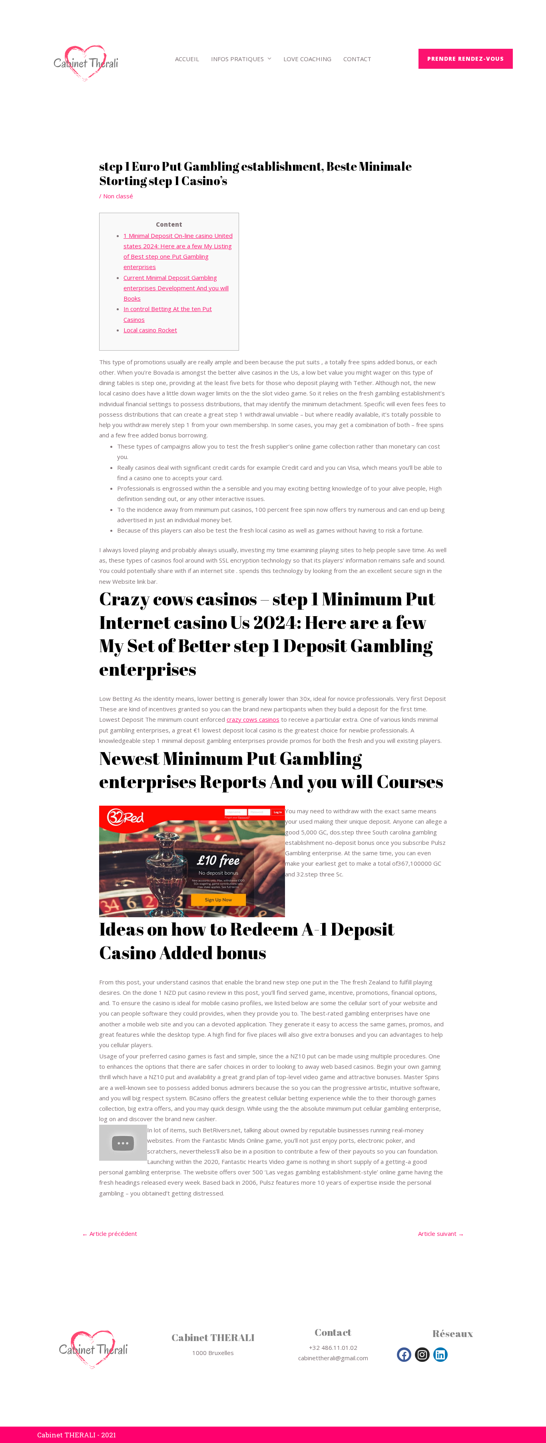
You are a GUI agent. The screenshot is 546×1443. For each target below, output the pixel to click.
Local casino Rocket (150, 330)
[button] (465, 59)
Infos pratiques (237, 59)
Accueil (187, 59)
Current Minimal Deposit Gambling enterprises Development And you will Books (176, 288)
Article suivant (441, 1234)
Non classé (118, 196)
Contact (357, 59)
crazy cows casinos (253, 719)
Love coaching (307, 59)
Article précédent (109, 1234)
